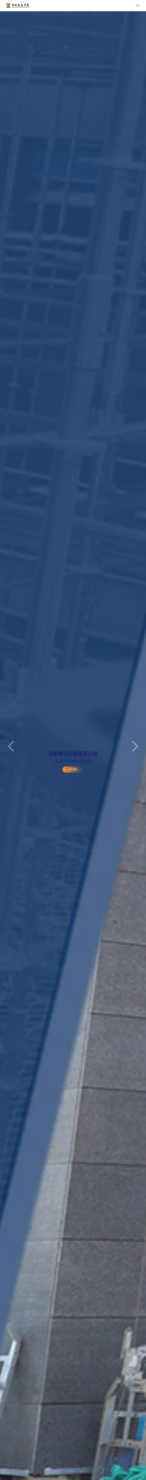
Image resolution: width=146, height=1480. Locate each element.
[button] (11, 746)
